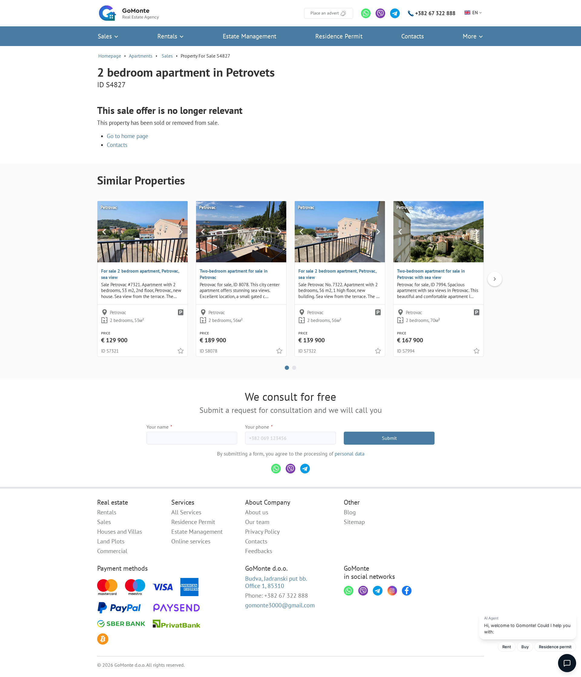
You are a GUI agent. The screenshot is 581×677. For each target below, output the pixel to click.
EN (475, 12)
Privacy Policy (262, 531)
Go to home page (127, 136)
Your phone (258, 427)
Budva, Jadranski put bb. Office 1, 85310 (276, 582)
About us (256, 512)
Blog (350, 512)
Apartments (141, 56)
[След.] (494, 279)
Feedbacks (258, 551)
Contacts (412, 36)
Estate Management (249, 36)
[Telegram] (395, 13)
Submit (389, 438)
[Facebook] (407, 591)
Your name (159, 427)
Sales (106, 36)
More (470, 36)
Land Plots (110, 541)
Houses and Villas (119, 531)
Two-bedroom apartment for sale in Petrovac (234, 274)
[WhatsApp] (366, 13)
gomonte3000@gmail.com (280, 605)
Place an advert (324, 13)
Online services (190, 541)
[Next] (181, 231)
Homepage (109, 56)
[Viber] (380, 13)
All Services (186, 512)
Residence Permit (339, 36)
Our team (257, 522)
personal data (349, 453)
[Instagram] (392, 591)
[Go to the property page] (142, 231)
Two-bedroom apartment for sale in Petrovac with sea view (431, 274)
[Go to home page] (129, 13)
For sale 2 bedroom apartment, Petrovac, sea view (140, 274)
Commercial (112, 551)
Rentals (168, 36)
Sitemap (354, 522)
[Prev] (104, 231)
